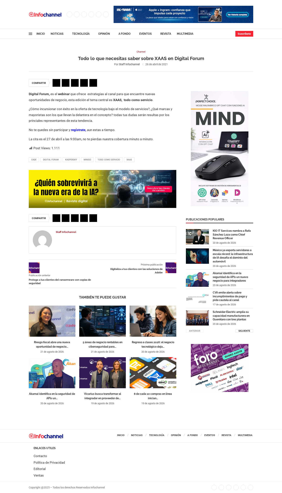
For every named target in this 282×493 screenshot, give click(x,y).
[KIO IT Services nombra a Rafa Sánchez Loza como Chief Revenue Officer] (197, 236)
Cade (33, 159)
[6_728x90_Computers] (183, 8)
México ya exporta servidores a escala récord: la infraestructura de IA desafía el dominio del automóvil (233, 256)
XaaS (129, 159)
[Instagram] (84, 14)
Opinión (104, 33)
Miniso (87, 159)
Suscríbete (244, 33)
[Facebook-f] (214, 487)
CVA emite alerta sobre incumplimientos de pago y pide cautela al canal (230, 296)
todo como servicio (109, 159)
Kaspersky (71, 159)
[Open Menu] (30, 33)
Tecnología (81, 33)
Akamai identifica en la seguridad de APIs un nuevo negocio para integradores (230, 277)
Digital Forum (51, 159)
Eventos (145, 33)
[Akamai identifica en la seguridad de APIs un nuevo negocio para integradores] (52, 372)
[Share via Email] (93, 83)
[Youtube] (98, 14)
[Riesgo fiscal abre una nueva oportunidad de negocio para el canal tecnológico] (52, 321)
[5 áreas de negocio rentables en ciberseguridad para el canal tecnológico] (102, 321)
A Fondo (125, 33)
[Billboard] (102, 172)
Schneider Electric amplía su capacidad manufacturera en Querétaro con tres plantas (231, 315)
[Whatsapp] (106, 14)
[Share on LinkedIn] (75, 83)
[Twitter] (77, 14)
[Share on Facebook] (56, 83)
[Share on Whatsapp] (84, 83)
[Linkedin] (91, 14)
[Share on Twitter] (65, 83)
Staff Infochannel (129, 64)
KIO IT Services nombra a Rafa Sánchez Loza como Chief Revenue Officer (232, 234)
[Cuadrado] (219, 346)
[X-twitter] (221, 487)
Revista (165, 33)
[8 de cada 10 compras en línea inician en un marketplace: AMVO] (153, 372)
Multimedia (185, 33)
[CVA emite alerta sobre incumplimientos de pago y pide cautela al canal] (197, 298)
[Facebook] (69, 14)
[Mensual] (219, 93)
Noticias (57, 33)
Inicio (40, 33)
